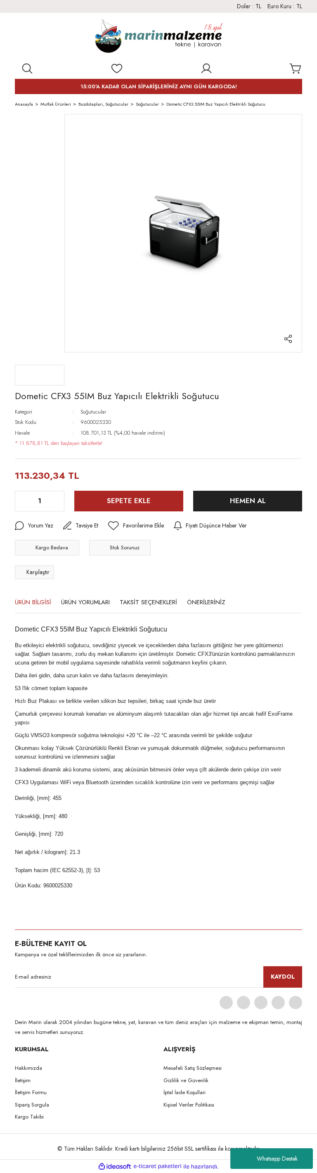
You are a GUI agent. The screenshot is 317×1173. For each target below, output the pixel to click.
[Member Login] (206, 68)
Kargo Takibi (29, 1117)
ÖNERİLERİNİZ (206, 602)
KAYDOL (283, 976)
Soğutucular (93, 412)
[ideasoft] (114, 1166)
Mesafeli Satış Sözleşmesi (192, 1068)
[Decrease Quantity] (21, 501)
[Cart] (296, 68)
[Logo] (158, 37)
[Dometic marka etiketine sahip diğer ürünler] (39, 375)
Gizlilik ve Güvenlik (185, 1080)
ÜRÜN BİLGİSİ (33, 602)
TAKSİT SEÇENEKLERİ (148, 602)
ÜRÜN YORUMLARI (85, 602)
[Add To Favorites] (136, 525)
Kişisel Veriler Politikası (188, 1105)
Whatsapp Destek (277, 1158)
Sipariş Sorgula (32, 1105)
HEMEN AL (248, 501)
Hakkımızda (28, 1068)
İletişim (23, 1080)
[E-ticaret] (157, 1166)
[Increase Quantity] (57, 501)
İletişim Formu (31, 1092)
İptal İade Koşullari (184, 1092)
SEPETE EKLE (129, 501)
